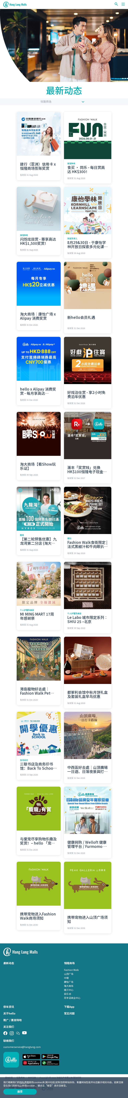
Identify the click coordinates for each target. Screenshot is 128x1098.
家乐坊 (67, 993)
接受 (20, 1091)
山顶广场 (68, 974)
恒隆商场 (46, 101)
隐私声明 (24, 1082)
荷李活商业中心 (72, 997)
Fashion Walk (71, 970)
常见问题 (69, 1013)
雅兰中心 (68, 989)
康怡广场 (68, 982)
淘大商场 (68, 986)
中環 (66, 978)
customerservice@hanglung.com (22, 1047)
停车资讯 (8, 1007)
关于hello (9, 1013)
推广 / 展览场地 (12, 1020)
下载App (69, 1007)
